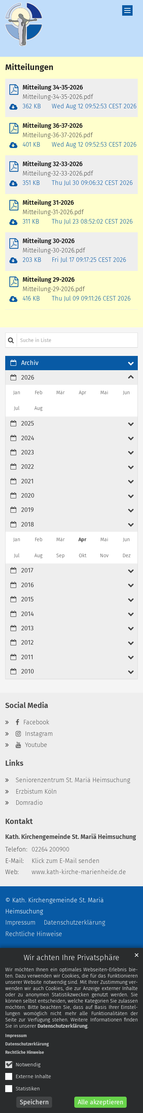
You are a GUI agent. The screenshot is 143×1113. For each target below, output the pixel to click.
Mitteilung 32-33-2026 (53, 164)
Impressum (16, 1035)
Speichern (34, 1102)
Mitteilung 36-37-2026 (53, 126)
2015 (27, 599)
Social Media (26, 705)
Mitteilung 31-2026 (48, 203)
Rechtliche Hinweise (24, 1052)
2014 (27, 614)
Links (14, 763)
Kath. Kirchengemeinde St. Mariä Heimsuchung (70, 837)
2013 (27, 628)
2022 (27, 466)
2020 (27, 495)
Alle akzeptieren (101, 1102)
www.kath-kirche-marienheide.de (79, 872)
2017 (27, 570)
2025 (27, 423)
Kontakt (19, 821)
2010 (27, 671)
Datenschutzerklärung (62, 1026)
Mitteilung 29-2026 (49, 279)
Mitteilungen (29, 67)
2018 (27, 524)
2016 (27, 585)
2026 (27, 377)
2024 (27, 438)
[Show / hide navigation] (127, 10)
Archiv (30, 363)
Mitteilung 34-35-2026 (53, 87)
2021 (27, 481)
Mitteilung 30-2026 (49, 241)
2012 (27, 642)
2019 (27, 510)
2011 (27, 657)
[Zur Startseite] (23, 24)
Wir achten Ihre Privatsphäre (71, 957)
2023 (27, 452)
